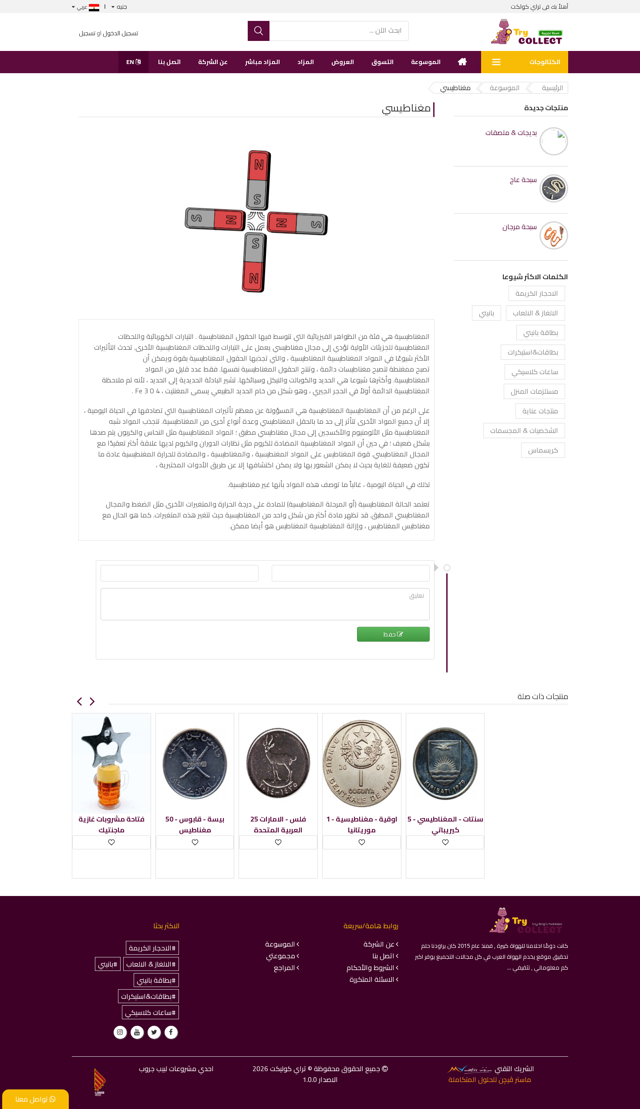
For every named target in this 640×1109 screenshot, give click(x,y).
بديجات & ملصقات (511, 132)
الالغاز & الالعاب (535, 312)
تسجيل (87, 33)
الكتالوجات (544, 62)
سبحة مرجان (519, 226)
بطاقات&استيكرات (533, 351)
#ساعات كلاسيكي (150, 1012)
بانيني (486, 312)
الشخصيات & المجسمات (524, 430)
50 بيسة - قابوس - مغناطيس (194, 824)
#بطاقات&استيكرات (148, 996)
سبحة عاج (523, 179)
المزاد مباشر (262, 62)
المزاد (305, 62)
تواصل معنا (32, 1099)
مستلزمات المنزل (534, 391)
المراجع (284, 967)
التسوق (382, 62)
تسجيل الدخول (120, 33)
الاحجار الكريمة (536, 293)
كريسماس (543, 449)
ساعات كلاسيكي (535, 371)
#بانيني (108, 963)
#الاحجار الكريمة (152, 947)
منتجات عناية (540, 410)
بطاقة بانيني (540, 332)
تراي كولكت (526, 6)
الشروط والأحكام (370, 967)
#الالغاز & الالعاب (151, 963)
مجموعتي (280, 955)
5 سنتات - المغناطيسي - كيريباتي (445, 824)
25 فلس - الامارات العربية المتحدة (278, 824)
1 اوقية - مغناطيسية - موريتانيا (361, 824)
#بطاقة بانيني (156, 980)
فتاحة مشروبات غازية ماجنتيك (111, 824)
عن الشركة (213, 62)
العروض (342, 62)
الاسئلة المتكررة (372, 979)
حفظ (390, 634)
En (130, 62)
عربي (83, 7)
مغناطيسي (406, 108)
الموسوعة (426, 62)
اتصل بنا (169, 62)
